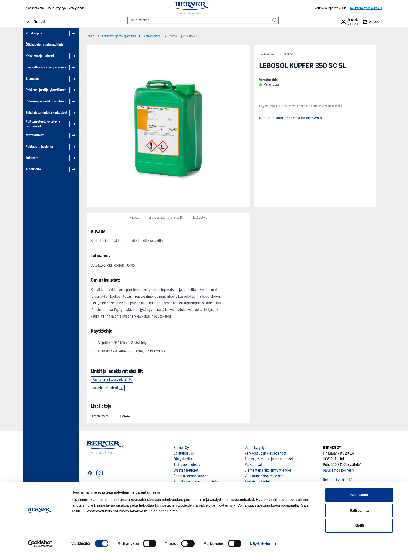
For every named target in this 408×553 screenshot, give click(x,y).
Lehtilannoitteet (152, 36)
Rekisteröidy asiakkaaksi (366, 8)
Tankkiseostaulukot (259, 481)
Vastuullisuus (184, 453)
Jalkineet (32, 158)
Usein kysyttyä (56, 8)
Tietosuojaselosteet (189, 464)
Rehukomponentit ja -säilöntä (46, 101)
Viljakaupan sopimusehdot (265, 476)
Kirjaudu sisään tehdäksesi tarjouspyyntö (290, 118)
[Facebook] (90, 473)
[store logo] (192, 8)
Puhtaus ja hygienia (39, 147)
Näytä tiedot (260, 544)
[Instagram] (99, 473)
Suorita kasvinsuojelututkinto (196, 481)
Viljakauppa (34, 33)
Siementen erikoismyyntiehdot (268, 470)
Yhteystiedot (77, 8)
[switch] (149, 543)
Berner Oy (181, 447)
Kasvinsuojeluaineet (40, 56)
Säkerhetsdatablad (105, 388)
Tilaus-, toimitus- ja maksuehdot (269, 459)
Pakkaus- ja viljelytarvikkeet (46, 90)
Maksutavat (253, 464)
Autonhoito (33, 169)
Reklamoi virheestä (337, 480)
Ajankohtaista (35, 8)
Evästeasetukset (186, 470)
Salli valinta (359, 510)
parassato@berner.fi (338, 470)
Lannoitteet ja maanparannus (46, 67)
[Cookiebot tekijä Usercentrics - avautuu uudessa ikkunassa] (40, 543)
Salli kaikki (359, 495)
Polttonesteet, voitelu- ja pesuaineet (43, 124)
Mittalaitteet (35, 135)
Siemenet (32, 79)
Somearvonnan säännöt (192, 476)
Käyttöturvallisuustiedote (109, 379)
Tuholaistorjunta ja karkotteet (46, 113)
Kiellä (359, 526)
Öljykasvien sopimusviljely (45, 45)
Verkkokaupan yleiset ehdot (265, 453)
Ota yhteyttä (183, 459)
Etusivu (91, 36)
